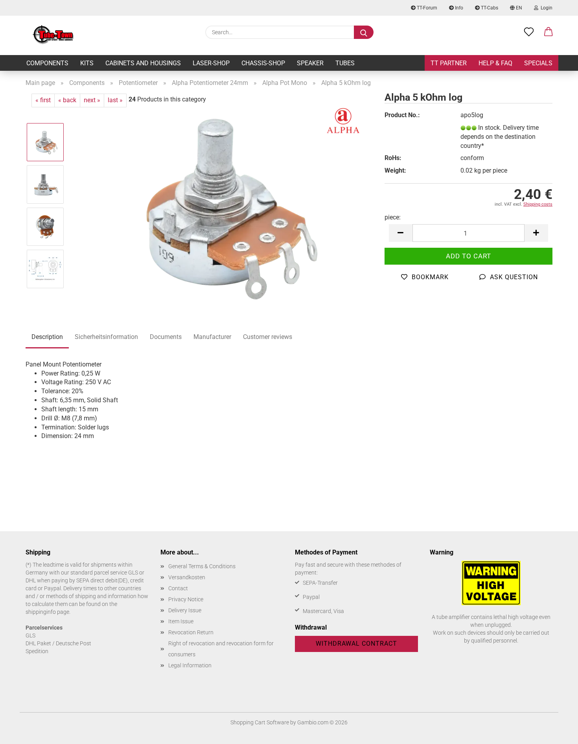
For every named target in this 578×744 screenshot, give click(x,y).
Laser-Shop (211, 63)
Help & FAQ (495, 63)
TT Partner (449, 63)
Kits (87, 63)
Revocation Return (191, 632)
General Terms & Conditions (202, 566)
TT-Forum (426, 8)
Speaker (310, 63)
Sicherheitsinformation (106, 337)
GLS (30, 635)
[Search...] (364, 32)
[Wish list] (529, 32)
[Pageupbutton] (556, 732)
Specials (538, 63)
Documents (166, 337)
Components (47, 63)
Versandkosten (186, 577)
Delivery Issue (184, 610)
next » (92, 100)
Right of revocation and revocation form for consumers (221, 648)
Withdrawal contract (356, 643)
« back (67, 100)
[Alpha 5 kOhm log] (222, 205)
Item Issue (180, 621)
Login (545, 8)
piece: (393, 217)
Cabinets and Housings (143, 63)
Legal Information (190, 665)
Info (458, 8)
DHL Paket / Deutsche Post (58, 643)
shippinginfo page (47, 612)
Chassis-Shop (263, 63)
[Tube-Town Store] (53, 35)
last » (115, 100)
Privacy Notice (185, 599)
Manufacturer (212, 337)
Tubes (345, 63)
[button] (548, 32)
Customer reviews (267, 337)
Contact (178, 588)
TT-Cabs (489, 8)
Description (47, 337)
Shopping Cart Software (259, 722)
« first (43, 100)
